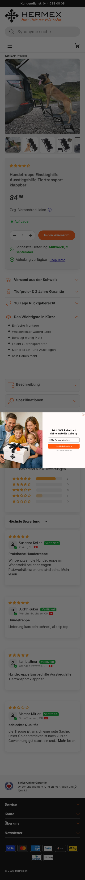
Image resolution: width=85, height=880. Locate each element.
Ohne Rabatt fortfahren (64, 450)
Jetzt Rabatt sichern (64, 446)
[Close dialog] (83, 414)
